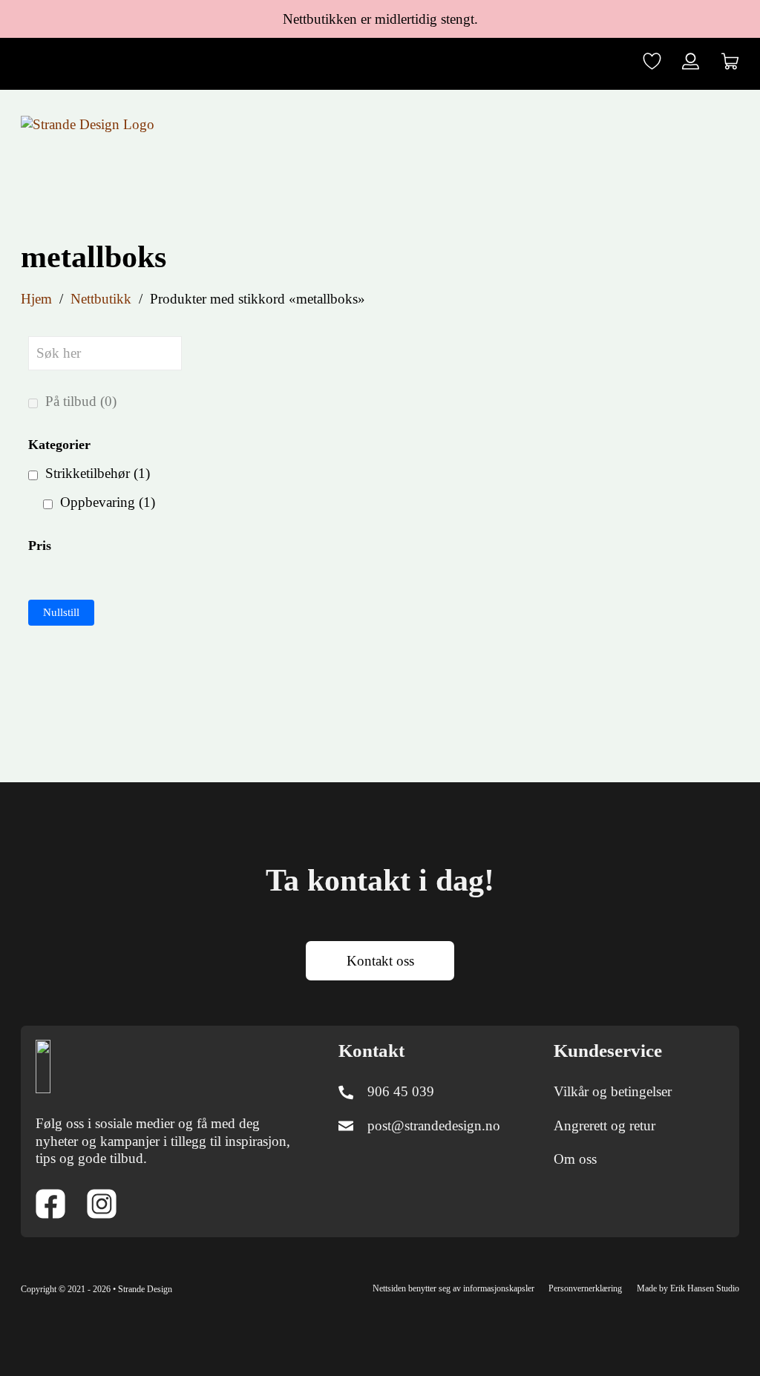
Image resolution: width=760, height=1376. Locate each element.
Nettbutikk (101, 299)
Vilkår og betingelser (613, 1091)
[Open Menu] (728, 124)
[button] (730, 63)
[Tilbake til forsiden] (43, 1065)
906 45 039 (400, 1091)
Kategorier (59, 444)
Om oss (575, 1159)
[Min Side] (690, 63)
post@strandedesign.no (433, 1125)
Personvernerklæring (585, 1288)
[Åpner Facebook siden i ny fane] (50, 1206)
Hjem (36, 299)
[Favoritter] (652, 63)
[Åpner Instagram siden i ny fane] (102, 1206)
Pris (39, 545)
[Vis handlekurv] (730, 61)
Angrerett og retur (604, 1125)
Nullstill (61, 612)
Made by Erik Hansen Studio (688, 1288)
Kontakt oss (380, 961)
